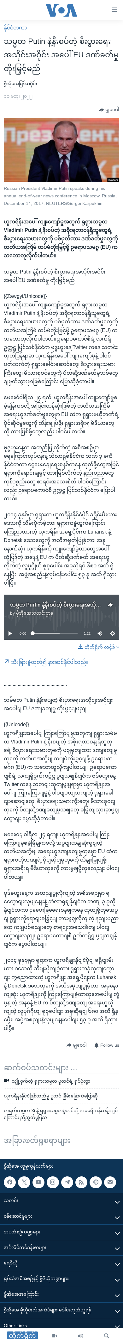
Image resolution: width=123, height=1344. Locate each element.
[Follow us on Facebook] (10, 1182)
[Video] (54, 1336)
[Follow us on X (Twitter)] (24, 1182)
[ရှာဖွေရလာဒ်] (106, 1336)
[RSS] (81, 1182)
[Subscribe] (110, 1182)
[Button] (109, 110)
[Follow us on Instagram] (53, 1182)
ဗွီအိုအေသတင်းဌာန (34, 613)
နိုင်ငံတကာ (15, 27)
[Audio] (80, 1336)
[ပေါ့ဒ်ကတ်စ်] (96, 1182)
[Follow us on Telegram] (67, 1182)
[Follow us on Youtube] (38, 1182)
